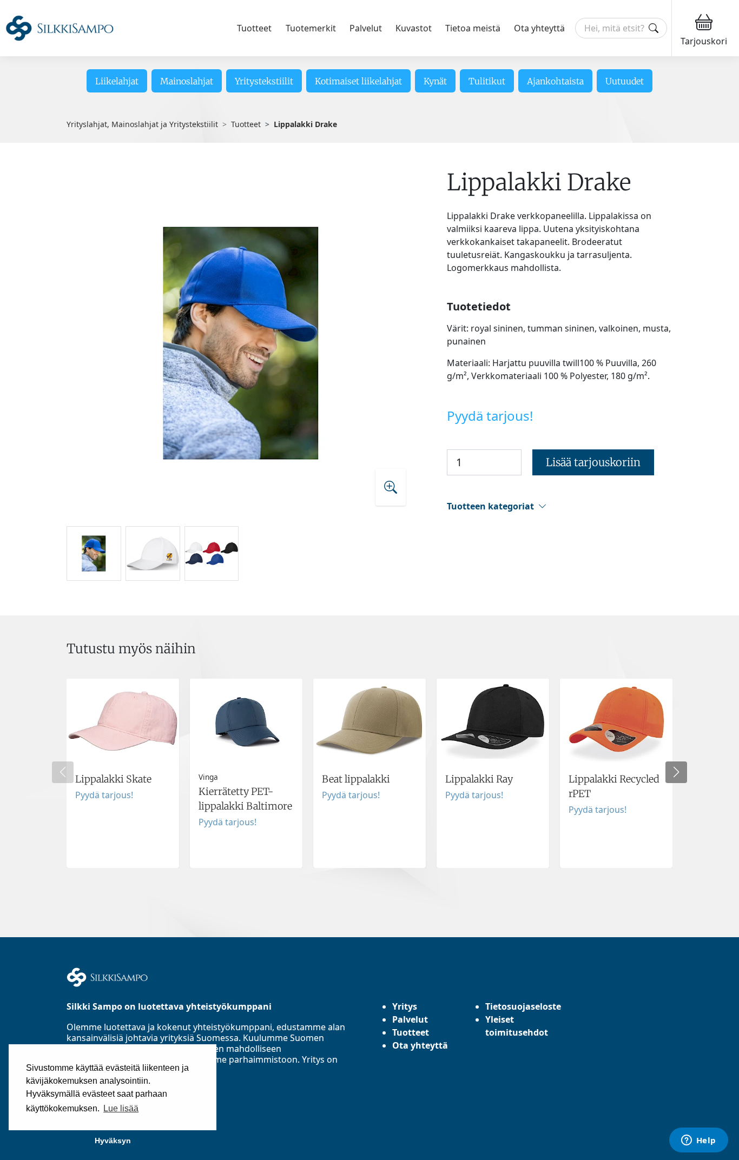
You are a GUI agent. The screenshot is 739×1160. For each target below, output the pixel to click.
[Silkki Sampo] (59, 28)
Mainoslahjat (186, 81)
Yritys (404, 1006)
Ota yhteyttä (539, 28)
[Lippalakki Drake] (241, 342)
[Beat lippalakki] (369, 773)
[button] (559, 506)
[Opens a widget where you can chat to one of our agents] (698, 1141)
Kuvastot (413, 28)
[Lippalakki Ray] (493, 773)
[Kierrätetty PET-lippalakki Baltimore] (246, 773)
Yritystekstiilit (264, 81)
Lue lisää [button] (120, 1108)
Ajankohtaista (555, 81)
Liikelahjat (116, 81)
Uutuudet (624, 81)
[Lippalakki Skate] (123, 773)
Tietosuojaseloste (523, 1006)
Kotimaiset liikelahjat (358, 81)
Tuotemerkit (311, 28)
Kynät (435, 81)
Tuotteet (254, 28)
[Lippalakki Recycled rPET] (616, 773)
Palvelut (365, 28)
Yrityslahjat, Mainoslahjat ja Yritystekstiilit (142, 124)
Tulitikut (487, 81)
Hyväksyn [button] (113, 1140)
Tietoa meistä (472, 28)
